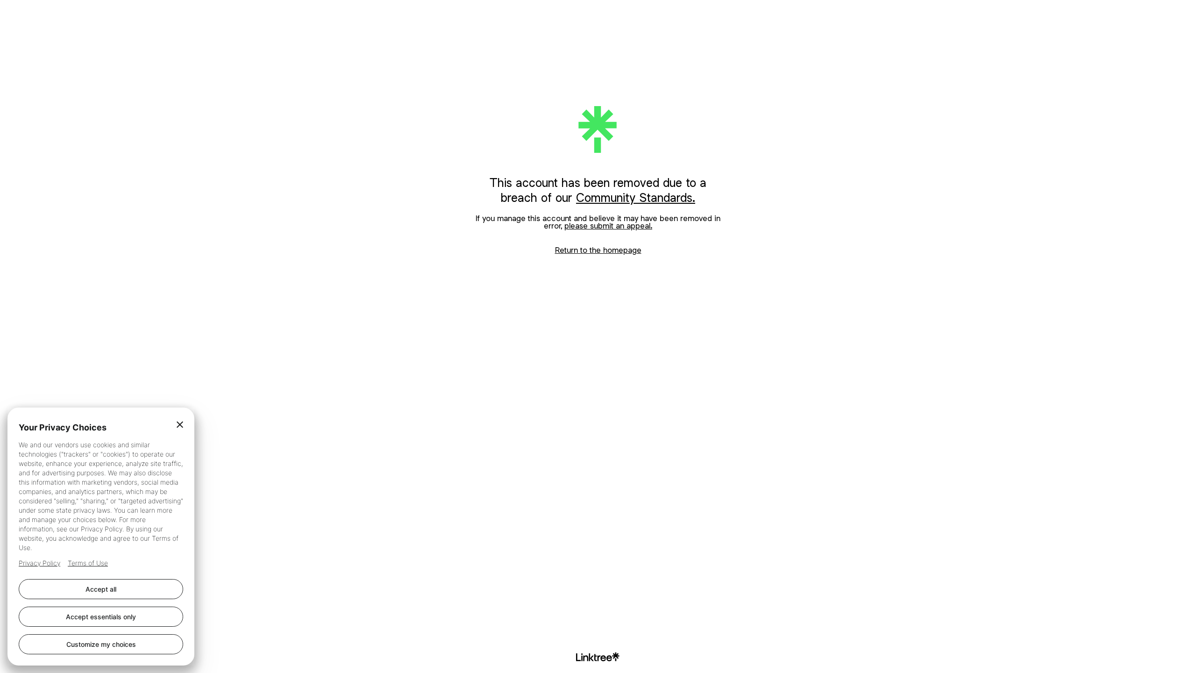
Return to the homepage (598, 250)
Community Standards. (635, 197)
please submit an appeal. (608, 226)
